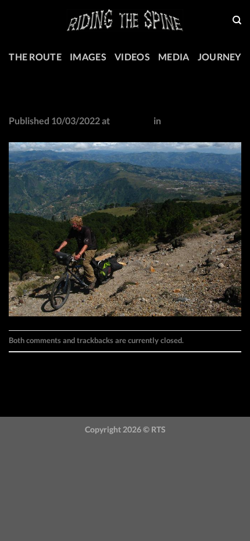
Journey (219, 56)
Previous (33, 359)
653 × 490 (132, 120)
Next (25, 374)
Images (88, 56)
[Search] (237, 20)
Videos (132, 56)
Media (174, 56)
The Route (35, 56)
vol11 (174, 120)
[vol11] (125, 227)
